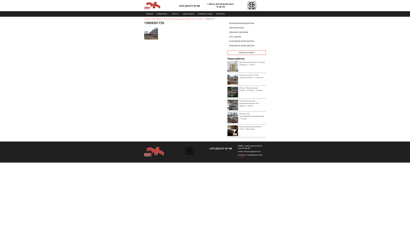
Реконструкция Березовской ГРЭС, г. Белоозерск (250, 127)
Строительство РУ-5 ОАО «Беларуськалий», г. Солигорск (251, 76)
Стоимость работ (205, 14)
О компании (162, 14)
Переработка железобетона (241, 46)
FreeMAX (241, 157)
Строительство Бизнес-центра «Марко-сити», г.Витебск (183, 19)
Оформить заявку (247, 53)
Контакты (220, 14)
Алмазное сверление (238, 32)
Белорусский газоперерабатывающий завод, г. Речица (251, 116)
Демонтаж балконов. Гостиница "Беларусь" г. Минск (252, 63)
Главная (149, 14)
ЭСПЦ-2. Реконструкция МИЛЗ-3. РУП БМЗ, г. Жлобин (250, 89)
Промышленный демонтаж (241, 23)
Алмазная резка (236, 28)
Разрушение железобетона (241, 41)
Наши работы (188, 14)
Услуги (175, 14)
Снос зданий (235, 37)
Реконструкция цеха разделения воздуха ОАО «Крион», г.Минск (249, 103)
